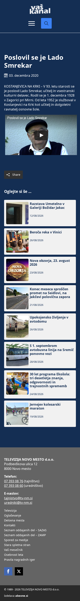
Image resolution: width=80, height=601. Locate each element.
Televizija (10, 510)
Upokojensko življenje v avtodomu (49, 319)
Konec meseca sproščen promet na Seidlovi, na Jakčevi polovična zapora (50, 293)
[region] (40, 569)
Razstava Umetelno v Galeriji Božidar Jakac (47, 206)
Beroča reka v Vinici (46, 232)
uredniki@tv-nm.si (18, 502)
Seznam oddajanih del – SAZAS (25, 530)
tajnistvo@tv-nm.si (18, 498)
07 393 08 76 (13, 481)
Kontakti (9, 525)
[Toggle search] (46, 23)
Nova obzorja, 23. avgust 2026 (50, 263)
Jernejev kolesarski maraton (45, 406)
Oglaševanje (12, 515)
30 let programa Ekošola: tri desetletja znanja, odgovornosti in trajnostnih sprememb (50, 380)
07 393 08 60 (13, 485)
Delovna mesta (14, 520)
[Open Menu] (31, 23)
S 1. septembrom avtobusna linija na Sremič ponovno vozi (52, 350)
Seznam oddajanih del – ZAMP (25, 535)
